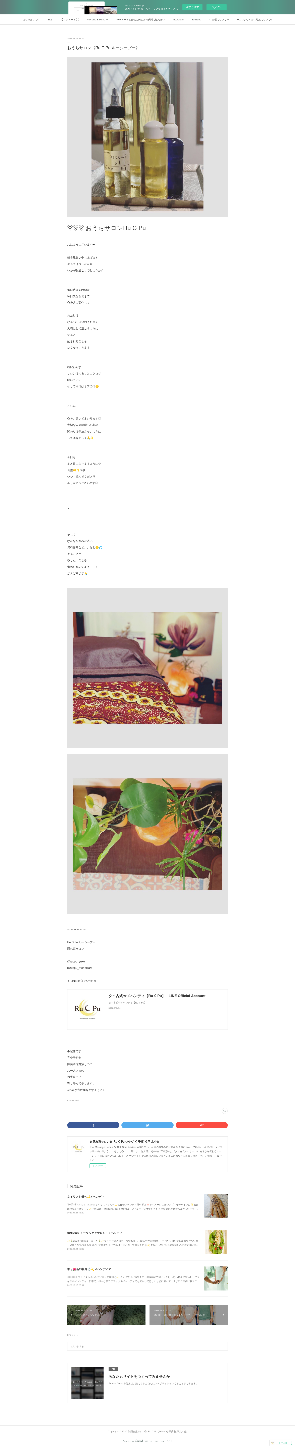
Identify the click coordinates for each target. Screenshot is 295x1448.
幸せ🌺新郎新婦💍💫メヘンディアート (92, 1269)
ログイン (216, 7)
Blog (50, 19)
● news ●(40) (73, 1100)
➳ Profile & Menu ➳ (97, 19)
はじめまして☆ (31, 19)
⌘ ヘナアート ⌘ (70, 19)
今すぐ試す (192, 7)
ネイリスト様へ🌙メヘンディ (85, 1196)
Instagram (178, 19)
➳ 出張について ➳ (219, 19)
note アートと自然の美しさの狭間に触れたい (140, 19)
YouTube (196, 19)
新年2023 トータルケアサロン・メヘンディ (94, 1233)
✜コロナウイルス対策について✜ (254, 19)
